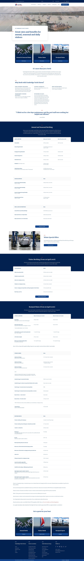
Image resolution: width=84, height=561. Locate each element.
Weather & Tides (17, 549)
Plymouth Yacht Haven (32, 555)
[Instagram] (59, 546)
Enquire (23, 534)
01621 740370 (57, 549)
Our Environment (44, 552)
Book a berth (42, 534)
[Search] (53, 1)
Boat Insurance (44, 555)
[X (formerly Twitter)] (57, 546)
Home (16, 546)
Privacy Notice (44, 548)
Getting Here (54, 4)
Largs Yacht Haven (31, 549)
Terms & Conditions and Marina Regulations (51, 502)
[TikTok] (65, 546)
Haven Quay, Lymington (32, 548)
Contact (16, 552)
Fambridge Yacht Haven (32, 552)
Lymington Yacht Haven (32, 546)
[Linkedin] (61, 546)
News (59, 4)
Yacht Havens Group (45, 546)
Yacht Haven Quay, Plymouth (33, 556)
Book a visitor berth (42, 296)
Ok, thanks (63, 560)
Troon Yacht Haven (31, 550)
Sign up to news (57, 552)
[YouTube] (63, 546)
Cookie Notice (67, 560)
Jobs (42, 556)
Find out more (50, 245)
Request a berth (42, 226)
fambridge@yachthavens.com (60, 550)
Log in (68, 1)
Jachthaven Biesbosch (32, 558)
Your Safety (43, 550)
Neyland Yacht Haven (32, 553)
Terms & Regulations (45, 549)
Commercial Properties (45, 553)
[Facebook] (55, 546)
